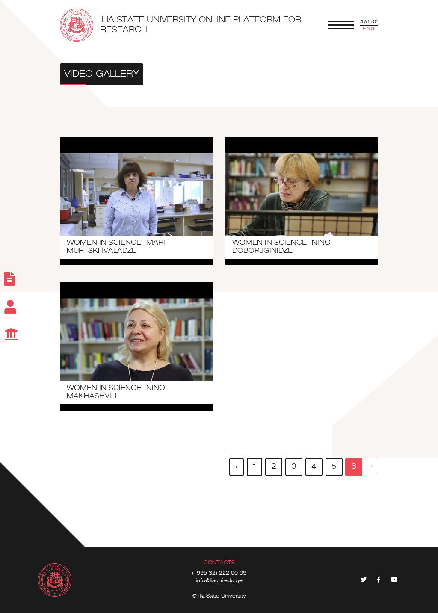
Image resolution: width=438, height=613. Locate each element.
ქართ (369, 22)
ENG (369, 29)
